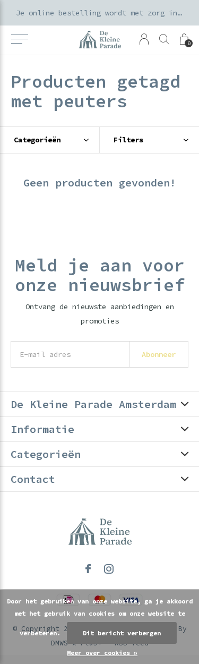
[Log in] (144, 39)
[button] (19, 39)
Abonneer (159, 354)
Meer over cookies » (102, 653)
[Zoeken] (164, 39)
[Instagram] (109, 569)
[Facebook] (88, 569)
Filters (128, 139)
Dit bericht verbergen (122, 633)
